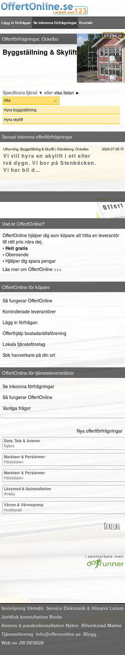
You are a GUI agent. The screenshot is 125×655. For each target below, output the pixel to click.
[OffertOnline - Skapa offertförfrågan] (62, 8)
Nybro (22, 443)
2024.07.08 (110, 148)
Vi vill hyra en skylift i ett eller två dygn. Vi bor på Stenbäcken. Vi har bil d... (49, 162)
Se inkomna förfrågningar (55, 22)
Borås (31, 616)
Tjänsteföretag (17, 634)
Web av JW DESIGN (22, 642)
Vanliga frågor (17, 408)
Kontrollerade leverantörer (29, 311)
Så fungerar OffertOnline (27, 300)
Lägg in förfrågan (16, 22)
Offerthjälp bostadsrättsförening (34, 333)
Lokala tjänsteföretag (24, 344)
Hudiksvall (23, 507)
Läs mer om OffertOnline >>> (32, 269)
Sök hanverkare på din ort (29, 355)
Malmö (101, 625)
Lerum (84, 608)
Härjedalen (24, 459)
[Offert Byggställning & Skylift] (62, 204)
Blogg (89, 634)
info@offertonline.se (58, 634)
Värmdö (22, 608)
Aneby (27, 491)
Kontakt (86, 22)
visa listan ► (67, 92)
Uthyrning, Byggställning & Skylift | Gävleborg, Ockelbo (45, 148)
